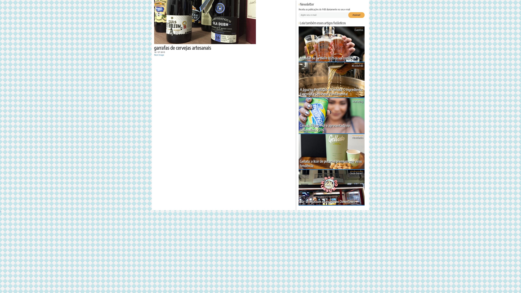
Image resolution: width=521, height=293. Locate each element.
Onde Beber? (356, 173)
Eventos (359, 29)
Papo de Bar (160, 4)
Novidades (357, 137)
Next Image (159, 54)
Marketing (357, 101)
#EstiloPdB (357, 65)
